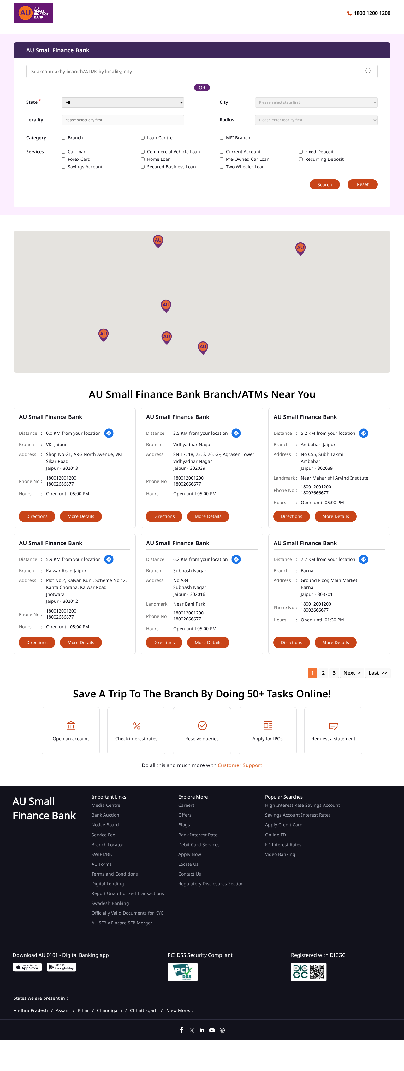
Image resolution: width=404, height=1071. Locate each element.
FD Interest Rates (284, 844)
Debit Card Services (199, 844)
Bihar (83, 1010)
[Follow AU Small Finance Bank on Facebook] (181, 1029)
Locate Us (188, 864)
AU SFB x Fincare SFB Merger (122, 923)
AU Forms (102, 864)
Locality (34, 119)
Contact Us (189, 874)
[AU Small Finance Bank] (33, 14)
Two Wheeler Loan (245, 166)
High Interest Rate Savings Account (302, 805)
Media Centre (106, 805)
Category (36, 138)
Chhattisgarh (144, 1010)
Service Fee (103, 835)
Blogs (184, 825)
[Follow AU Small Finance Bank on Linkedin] (202, 1029)
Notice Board (105, 825)
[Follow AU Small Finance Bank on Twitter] (191, 1029)
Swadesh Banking (110, 903)
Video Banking (280, 854)
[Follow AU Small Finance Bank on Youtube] (212, 1029)
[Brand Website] (222, 1029)
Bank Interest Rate (197, 835)
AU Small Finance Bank (50, 417)
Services (35, 151)
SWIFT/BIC (102, 854)
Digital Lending (108, 884)
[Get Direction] (109, 433)
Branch (75, 137)
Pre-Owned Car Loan (248, 159)
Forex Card (79, 159)
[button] (158, 241)
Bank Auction (105, 815)
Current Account (243, 151)
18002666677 (60, 484)
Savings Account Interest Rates (298, 815)
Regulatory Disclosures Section (211, 884)
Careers (186, 805)
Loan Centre (160, 137)
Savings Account (85, 166)
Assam (63, 1010)
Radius (227, 119)
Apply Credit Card (284, 825)
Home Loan (159, 159)
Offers (185, 815)
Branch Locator (107, 844)
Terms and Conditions (115, 874)
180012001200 (61, 478)
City (224, 102)
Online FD (276, 835)
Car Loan (77, 151)
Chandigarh (109, 1010)
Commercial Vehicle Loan (173, 151)
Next (349, 672)
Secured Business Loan (171, 166)
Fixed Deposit (319, 151)
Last (374, 672)
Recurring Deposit (324, 159)
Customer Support (240, 765)
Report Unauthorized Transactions (128, 893)
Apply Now (189, 854)
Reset (363, 184)
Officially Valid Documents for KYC (127, 913)
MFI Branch (238, 137)
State (33, 101)
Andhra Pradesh (31, 1010)
